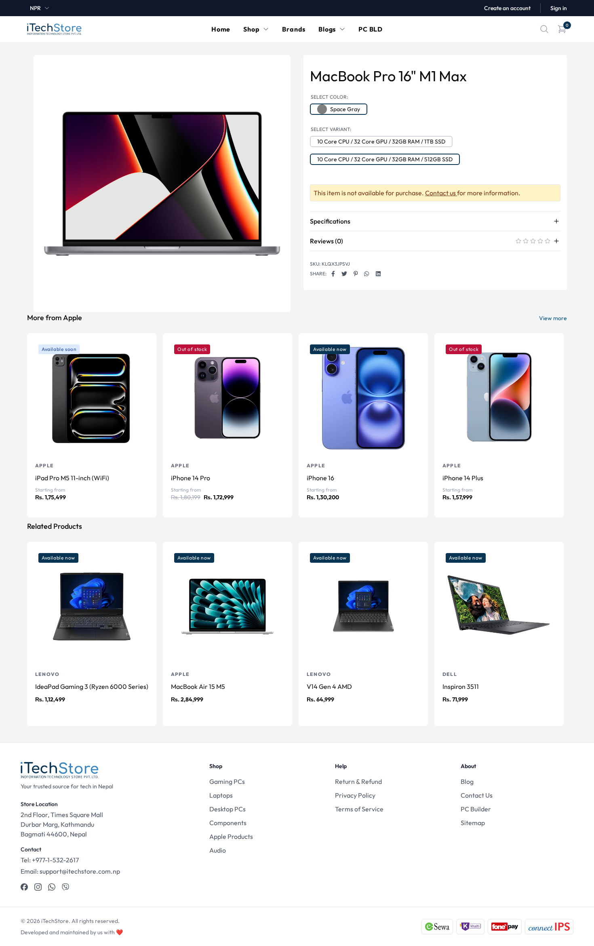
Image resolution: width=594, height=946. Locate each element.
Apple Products (231, 836)
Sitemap (473, 823)
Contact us (441, 193)
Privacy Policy (355, 795)
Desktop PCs (227, 809)
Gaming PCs (227, 781)
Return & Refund (358, 781)
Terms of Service (359, 809)
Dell (449, 674)
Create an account (507, 8)
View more (553, 318)
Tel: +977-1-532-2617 (50, 860)
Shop (251, 29)
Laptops (221, 795)
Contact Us (477, 795)
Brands (293, 29)
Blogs (327, 29)
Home (220, 29)
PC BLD (370, 29)
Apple (44, 465)
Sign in (558, 8)
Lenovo (47, 674)
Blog (467, 781)
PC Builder (476, 809)
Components (227, 823)
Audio (217, 850)
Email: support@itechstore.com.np (70, 871)
